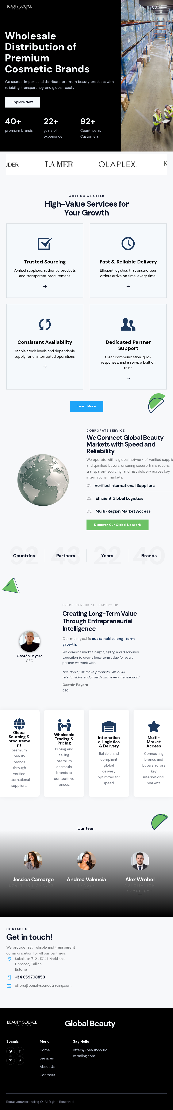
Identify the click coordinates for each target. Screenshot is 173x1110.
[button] (164, 7)
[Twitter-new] (10, 1051)
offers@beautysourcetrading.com (43, 985)
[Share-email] (10, 1060)
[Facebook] (20, 1051)
